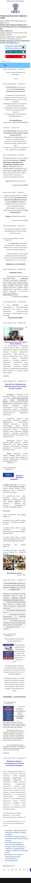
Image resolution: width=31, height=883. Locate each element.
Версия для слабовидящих (15, 1)
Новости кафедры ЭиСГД (9, 323)
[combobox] (10, 61)
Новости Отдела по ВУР (9, 580)
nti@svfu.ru (9, 31)
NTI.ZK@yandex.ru (13, 43)
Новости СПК (6, 127)
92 (20, 870)
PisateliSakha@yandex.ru (15, 116)
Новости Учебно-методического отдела (13, 238)
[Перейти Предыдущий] (8, 869)
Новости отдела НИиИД (9, 155)
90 (12, 870)
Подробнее (6, 376)
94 (28, 870)
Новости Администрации (9, 69)
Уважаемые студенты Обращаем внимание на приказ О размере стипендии (15, 832)
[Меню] (5, 65)
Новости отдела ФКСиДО (9, 467)
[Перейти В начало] (4, 869)
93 (24, 870)
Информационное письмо (18, 181)
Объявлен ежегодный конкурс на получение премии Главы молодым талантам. (16, 838)
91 (16, 870)
